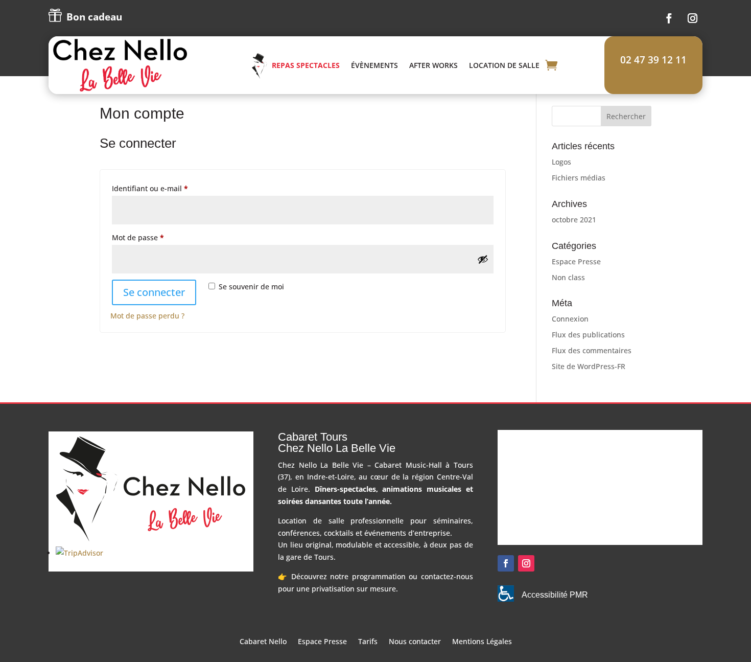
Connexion (570, 319)
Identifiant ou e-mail (169, 188)
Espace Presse (576, 261)
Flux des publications (588, 334)
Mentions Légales (482, 642)
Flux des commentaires (591, 350)
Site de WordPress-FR (588, 366)
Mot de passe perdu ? (147, 316)
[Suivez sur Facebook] (669, 18)
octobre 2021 (574, 219)
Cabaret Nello (263, 642)
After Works (433, 65)
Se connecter (154, 292)
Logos (561, 162)
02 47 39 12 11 (653, 59)
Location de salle (504, 65)
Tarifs (368, 642)
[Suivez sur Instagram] (692, 18)
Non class (568, 277)
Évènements (374, 65)
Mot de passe (157, 237)
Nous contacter (415, 642)
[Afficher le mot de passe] (482, 259)
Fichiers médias (578, 177)
